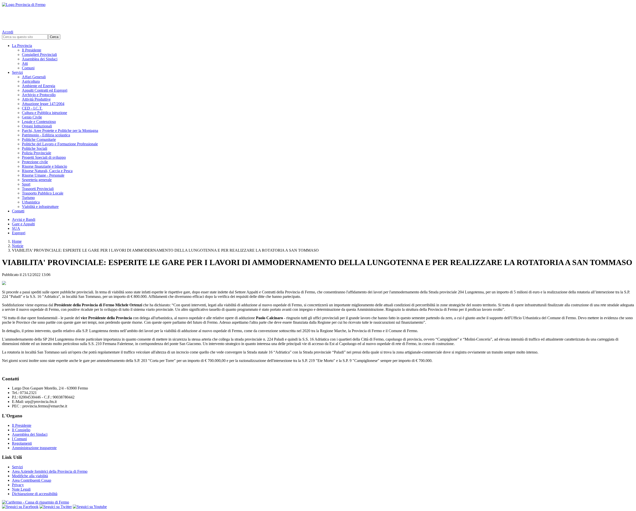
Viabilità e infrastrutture (40, 206)
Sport (26, 184)
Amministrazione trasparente (34, 448)
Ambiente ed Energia (38, 86)
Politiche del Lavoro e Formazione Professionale (60, 144)
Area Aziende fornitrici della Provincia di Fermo (49, 471)
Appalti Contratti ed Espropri (44, 90)
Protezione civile (35, 162)
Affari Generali (34, 77)
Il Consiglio (21, 430)
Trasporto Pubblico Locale (42, 193)
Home (17, 241)
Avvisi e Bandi (23, 219)
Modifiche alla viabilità (30, 476)
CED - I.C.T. (32, 108)
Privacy (18, 485)
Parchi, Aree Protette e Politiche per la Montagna (60, 130)
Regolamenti (22, 443)
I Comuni (19, 439)
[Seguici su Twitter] (56, 507)
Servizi (17, 72)
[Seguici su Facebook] (20, 507)
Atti (25, 63)
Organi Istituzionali (37, 126)
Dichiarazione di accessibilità (34, 494)
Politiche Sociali (34, 148)
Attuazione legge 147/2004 (43, 104)
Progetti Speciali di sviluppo (44, 157)
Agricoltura (31, 81)
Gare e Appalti (23, 224)
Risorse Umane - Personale (43, 175)
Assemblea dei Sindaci (39, 59)
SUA (16, 228)
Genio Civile (32, 117)
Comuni (28, 68)
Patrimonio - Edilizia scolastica (46, 135)
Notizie (17, 246)
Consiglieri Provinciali (39, 54)
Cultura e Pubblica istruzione (44, 113)
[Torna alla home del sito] (318, 14)
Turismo (28, 198)
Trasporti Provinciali (38, 189)
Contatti (18, 211)
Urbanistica (31, 202)
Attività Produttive (36, 99)
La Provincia (22, 45)
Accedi (7, 32)
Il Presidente (31, 50)
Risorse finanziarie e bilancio (44, 166)
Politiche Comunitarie (39, 139)
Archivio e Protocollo (39, 95)
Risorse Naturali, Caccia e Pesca (47, 171)
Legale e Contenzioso (39, 121)
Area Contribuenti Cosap (31, 480)
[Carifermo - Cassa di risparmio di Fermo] (318, 502)
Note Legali (21, 489)
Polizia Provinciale (36, 153)
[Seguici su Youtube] (90, 507)
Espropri (18, 233)
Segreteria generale (37, 180)
